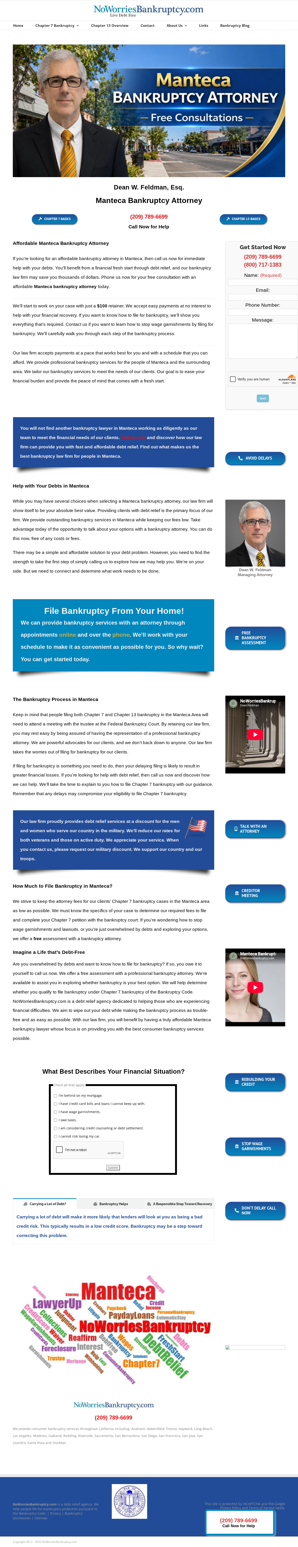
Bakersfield (155, 1429)
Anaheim (138, 1429)
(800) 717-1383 (262, 264)
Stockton (59, 1442)
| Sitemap (39, 1518)
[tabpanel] (113, 1226)
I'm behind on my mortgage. (81, 1095)
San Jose (188, 1436)
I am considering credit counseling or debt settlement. (101, 1128)
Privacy (55, 1513)
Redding (69, 1436)
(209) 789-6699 (262, 257)
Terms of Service (262, 1507)
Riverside (85, 1436)
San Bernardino (127, 1436)
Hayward (185, 1429)
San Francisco (169, 1436)
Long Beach (203, 1429)
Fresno (171, 1429)
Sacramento (104, 1436)
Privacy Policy (230, 1507)
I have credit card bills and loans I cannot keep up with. (102, 1103)
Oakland (54, 1436)
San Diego (149, 1436)
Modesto (40, 1436)
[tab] (44, 1203)
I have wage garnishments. (80, 1112)
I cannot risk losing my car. (79, 1136)
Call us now (133, 437)
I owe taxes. (68, 1120)
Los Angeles (22, 1436)
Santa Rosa (36, 1442)
